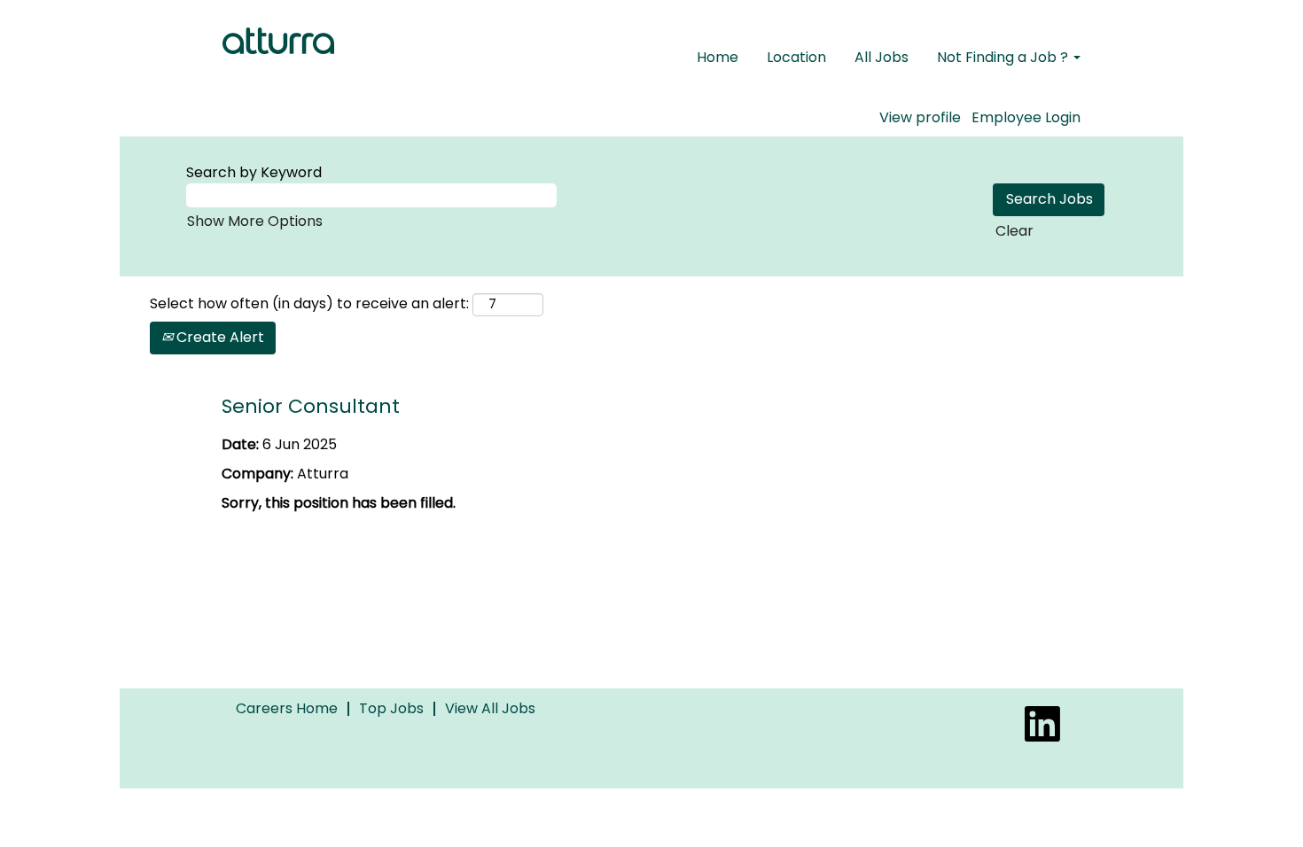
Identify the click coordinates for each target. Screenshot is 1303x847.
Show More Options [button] (255, 221)
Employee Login (1026, 118)
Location (796, 57)
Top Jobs (391, 708)
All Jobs (881, 57)
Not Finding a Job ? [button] (1004, 57)
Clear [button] (1014, 231)
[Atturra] (278, 41)
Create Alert (218, 337)
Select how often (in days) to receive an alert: (309, 304)
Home (717, 57)
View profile (920, 118)
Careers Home (287, 708)
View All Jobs (490, 708)
